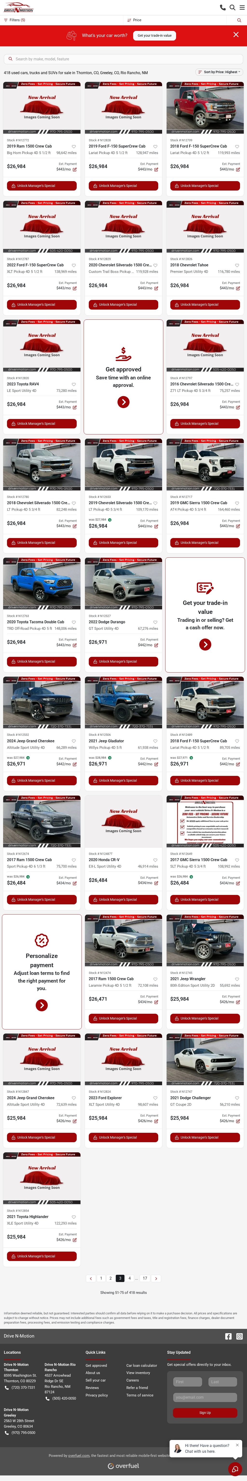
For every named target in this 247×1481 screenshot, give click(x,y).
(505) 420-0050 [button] (64, 1398)
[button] (223, 7)
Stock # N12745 (181, 973)
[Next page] (156, 1278)
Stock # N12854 (18, 1210)
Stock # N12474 (100, 973)
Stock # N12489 (181, 735)
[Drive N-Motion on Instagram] (237, 1336)
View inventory (138, 1373)
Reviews (92, 1388)
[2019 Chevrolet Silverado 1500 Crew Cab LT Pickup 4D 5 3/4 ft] (123, 464)
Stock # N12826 (181, 259)
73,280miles (66, 391)
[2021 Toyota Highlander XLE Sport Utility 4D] (42, 1178)
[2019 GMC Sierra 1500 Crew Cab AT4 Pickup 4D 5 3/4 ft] (205, 464)
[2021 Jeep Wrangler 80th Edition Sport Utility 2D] (205, 940)
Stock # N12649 (181, 854)
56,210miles (230, 1104)
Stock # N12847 (18, 1091)
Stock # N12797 (181, 378)
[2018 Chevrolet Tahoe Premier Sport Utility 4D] (205, 227)
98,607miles (148, 1104)
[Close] (236, 34)
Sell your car (96, 1380)
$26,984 (16, 166)
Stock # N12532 (18, 735)
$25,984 (179, 999)
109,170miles (147, 509)
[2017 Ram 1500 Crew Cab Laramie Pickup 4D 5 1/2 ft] (123, 940)
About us (93, 1373)
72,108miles (148, 985)
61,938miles (148, 747)
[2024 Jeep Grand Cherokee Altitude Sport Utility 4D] (42, 703)
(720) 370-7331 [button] (23, 1387)
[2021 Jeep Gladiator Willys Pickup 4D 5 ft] (123, 703)
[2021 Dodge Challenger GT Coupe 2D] (205, 1059)
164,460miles (229, 509)
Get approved (96, 1365)
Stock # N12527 (100, 616)
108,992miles (229, 866)
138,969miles (66, 271)
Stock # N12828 (100, 140)
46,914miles (148, 866)
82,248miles (66, 509)
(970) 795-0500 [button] (23, 1433)
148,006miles (66, 628)
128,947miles (147, 153)
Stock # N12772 (18, 140)
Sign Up (205, 1413)
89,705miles (230, 747)
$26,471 (98, 999)
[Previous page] (91, 1278)
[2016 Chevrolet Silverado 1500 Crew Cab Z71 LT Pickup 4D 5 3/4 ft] (205, 346)
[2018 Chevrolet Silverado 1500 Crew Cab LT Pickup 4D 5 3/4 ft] (42, 464)
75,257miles (230, 391)
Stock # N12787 (18, 259)
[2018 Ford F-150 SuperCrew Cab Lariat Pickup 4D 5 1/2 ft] (205, 108)
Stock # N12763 (18, 616)
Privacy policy (97, 1395)
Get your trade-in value (155, 35)
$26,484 (98, 880)
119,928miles (147, 271)
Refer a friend (137, 1388)
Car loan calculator (141, 1365)
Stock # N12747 (181, 1091)
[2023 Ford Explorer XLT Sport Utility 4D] (123, 1059)
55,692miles (230, 985)
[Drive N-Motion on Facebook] (226, 1336)
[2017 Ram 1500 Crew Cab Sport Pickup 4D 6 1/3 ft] (42, 821)
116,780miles (229, 271)
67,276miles (148, 628)
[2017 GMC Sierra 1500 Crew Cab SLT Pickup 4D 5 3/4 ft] (205, 821)
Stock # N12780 (18, 497)
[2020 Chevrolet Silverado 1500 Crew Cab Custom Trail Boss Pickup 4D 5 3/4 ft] (123, 227)
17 (145, 1278)
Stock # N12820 (18, 378)
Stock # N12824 (100, 1091)
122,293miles (66, 1223)
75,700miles (66, 866)
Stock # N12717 (181, 497)
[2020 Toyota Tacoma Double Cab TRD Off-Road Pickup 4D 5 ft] (42, 583)
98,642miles (66, 153)
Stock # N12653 (100, 497)
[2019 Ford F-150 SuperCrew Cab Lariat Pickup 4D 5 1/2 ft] (123, 108)
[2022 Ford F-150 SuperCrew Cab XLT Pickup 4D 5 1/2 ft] (42, 227)
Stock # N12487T (101, 854)
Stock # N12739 (181, 140)
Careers (132, 1380)
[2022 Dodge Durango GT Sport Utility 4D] (123, 583)
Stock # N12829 (100, 259)
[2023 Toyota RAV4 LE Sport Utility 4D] (42, 346)
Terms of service (139, 1395)
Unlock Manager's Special (36, 186)
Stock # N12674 (18, 854)
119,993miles (229, 153)
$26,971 (98, 642)
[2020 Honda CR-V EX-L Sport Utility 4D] (123, 821)
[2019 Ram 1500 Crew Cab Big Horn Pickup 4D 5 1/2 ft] (42, 108)
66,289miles (66, 747)
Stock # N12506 (100, 735)
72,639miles (66, 1104)
